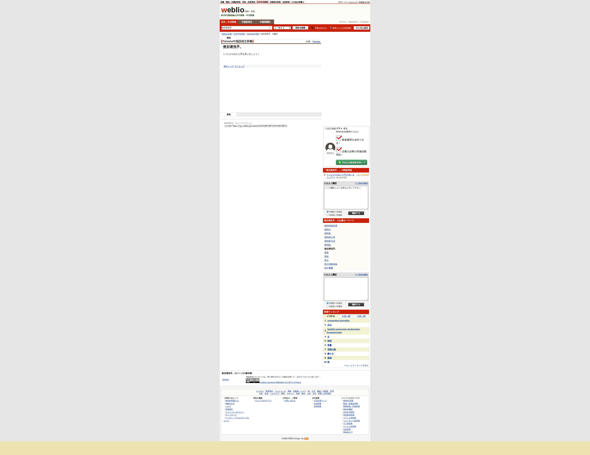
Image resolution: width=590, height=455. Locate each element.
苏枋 (329, 341)
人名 (309, 393)
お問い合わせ (289, 401)
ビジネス (260, 391)
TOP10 (330, 316)
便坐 (326, 256)
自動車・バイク (299, 391)
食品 (303, 393)
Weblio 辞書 (227, 34)
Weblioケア (348, 432)
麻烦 (329, 358)
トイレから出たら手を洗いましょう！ (241, 54)
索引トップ (229, 66)
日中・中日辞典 (228, 22)
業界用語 (269, 391)
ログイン (353, 2)
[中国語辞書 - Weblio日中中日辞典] (232, 12)
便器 (326, 252)
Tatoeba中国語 (253, 34)
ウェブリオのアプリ (263, 401)
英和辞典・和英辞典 (351, 406)
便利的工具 (329, 237)
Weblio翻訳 (348, 409)
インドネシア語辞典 (351, 421)
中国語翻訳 (265, 22)
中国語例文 (247, 22)
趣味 (283, 393)
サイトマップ (230, 415)
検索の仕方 (230, 403)
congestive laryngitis (338, 320)
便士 (326, 260)
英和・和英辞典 (248, 2)
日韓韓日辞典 (275, 2)
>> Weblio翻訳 (361, 183)
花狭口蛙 (331, 349)
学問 (332, 391)
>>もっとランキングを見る (356, 365)
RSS (306, 438)
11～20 (346, 316)
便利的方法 (329, 241)
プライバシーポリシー (234, 412)
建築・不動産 (322, 391)
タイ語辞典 (347, 423)
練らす (330, 353)
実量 (329, 345)
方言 (314, 393)
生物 (298, 393)
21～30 (361, 316)
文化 (261, 393)
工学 (313, 391)
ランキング (239, 66)
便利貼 (327, 245)
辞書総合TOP (364, 2)
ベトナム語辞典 (349, 426)
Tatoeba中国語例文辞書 (237, 41)
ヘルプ (228, 406)
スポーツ (290, 393)
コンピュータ (280, 391)
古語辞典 (286, 2)
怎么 (329, 325)
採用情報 (317, 406)
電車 (289, 391)
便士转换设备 (330, 264)
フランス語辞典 (349, 418)
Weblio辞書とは (232, 401)
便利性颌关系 (330, 225)
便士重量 (328, 268)
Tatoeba (316, 41)
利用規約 (229, 409)
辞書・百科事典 (324, 393)
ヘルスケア (274, 393)
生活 (266, 393)
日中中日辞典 (262, 2)
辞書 (222, 2)
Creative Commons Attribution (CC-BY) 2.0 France (280, 382)
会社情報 (317, 403)
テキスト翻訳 (330, 183)
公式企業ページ (320, 401)
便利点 (327, 229)
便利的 (327, 233)
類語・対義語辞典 (233, 2)
